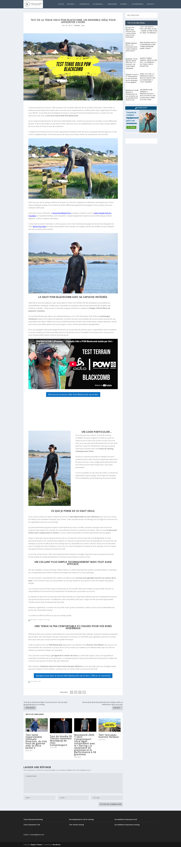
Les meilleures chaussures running (127, 825)
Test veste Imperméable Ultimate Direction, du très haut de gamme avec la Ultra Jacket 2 (36, 741)
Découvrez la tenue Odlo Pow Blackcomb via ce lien (73, 394)
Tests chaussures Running (33, 819)
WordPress (56, 845)
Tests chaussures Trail (31, 825)
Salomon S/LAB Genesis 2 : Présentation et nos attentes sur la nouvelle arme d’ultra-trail (147, 95)
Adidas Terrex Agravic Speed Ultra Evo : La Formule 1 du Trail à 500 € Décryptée (148, 62)
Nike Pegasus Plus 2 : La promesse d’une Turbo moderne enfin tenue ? (148, 45)
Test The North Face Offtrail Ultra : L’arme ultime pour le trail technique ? (148, 30)
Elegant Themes (36, 845)
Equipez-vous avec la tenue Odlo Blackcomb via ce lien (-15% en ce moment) (73, 675)
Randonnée (112, 4)
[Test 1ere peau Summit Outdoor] (109, 725)
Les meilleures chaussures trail (125, 819)
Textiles (77, 25)
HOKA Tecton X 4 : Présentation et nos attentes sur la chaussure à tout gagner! (147, 78)
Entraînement (138, 4)
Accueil (61, 4)
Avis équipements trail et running (81, 819)
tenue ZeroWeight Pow (61, 213)
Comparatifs (84, 4)
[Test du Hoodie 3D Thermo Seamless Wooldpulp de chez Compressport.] (61, 725)
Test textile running (76, 825)
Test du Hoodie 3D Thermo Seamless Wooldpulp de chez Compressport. (61, 741)
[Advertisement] (73, 414)
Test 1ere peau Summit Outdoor (108, 736)
